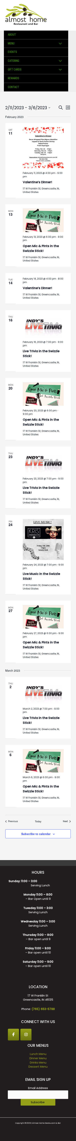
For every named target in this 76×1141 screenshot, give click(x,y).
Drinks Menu (38, 1062)
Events (12, 52)
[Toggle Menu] (60, 43)
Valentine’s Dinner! (37, 182)
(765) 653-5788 (43, 1009)
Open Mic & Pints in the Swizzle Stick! (41, 248)
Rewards (13, 78)
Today (38, 821)
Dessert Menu (38, 1067)
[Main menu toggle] (68, 15)
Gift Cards (14, 69)
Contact (13, 87)
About (12, 34)
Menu (11, 43)
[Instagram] (26, 1034)
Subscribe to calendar (35, 834)
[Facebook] (13, 1034)
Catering (13, 60)
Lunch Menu (38, 1054)
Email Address (38, 1088)
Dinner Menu (38, 1058)
